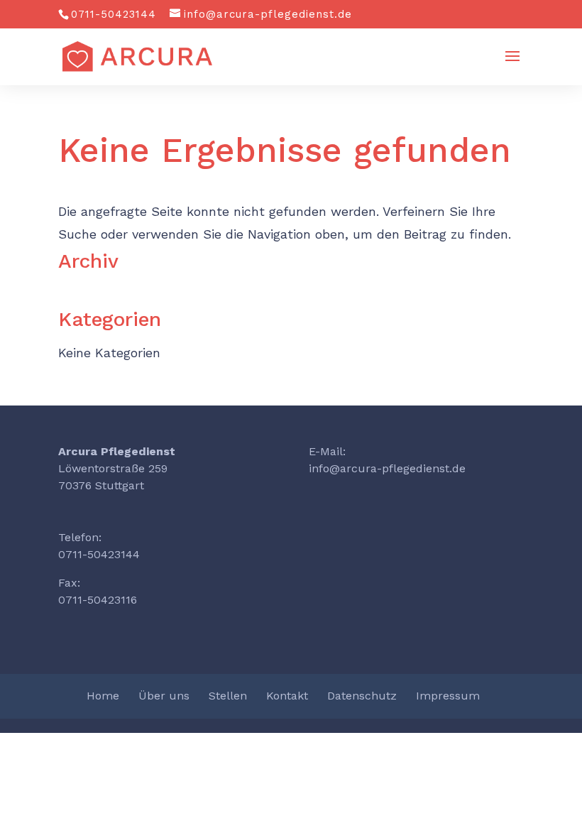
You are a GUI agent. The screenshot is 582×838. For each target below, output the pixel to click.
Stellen (228, 695)
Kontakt (287, 695)
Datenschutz (362, 695)
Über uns (164, 695)
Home (103, 695)
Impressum (448, 695)
